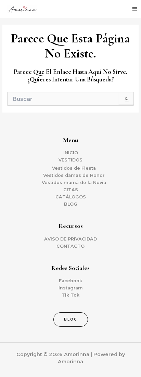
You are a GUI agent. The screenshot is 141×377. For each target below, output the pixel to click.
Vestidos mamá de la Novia (74, 182)
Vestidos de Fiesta (74, 168)
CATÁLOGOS (70, 196)
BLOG (70, 204)
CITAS (70, 189)
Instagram (71, 287)
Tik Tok (70, 295)
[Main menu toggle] (135, 9)
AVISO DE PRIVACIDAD (70, 239)
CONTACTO (70, 246)
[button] (70, 319)
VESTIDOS (70, 159)
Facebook (70, 280)
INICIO (70, 152)
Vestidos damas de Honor (74, 175)
